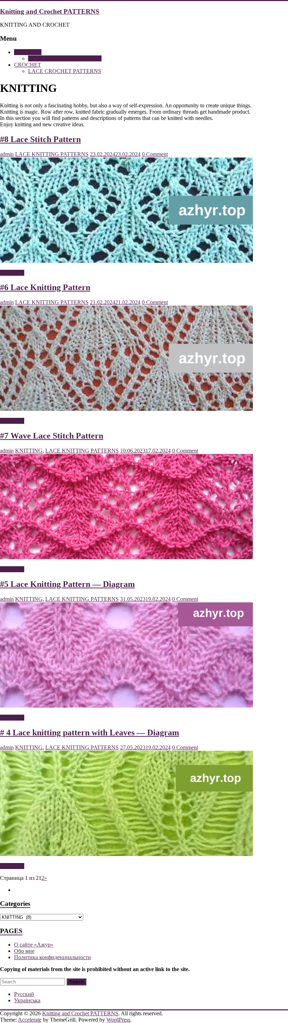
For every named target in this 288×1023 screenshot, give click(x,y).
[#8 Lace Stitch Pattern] (126, 261)
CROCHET (27, 65)
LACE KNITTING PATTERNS (65, 58)
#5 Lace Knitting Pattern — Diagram (67, 584)
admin (7, 154)
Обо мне (24, 951)
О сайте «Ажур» (33, 945)
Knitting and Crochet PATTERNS (49, 11)
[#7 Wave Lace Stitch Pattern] (126, 557)
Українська (27, 1000)
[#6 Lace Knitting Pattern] (126, 409)
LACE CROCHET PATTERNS (64, 71)
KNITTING (27, 52)
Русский (24, 994)
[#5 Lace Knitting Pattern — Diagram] (126, 706)
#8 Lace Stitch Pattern (40, 139)
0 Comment (155, 154)
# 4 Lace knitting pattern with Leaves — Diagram (89, 732)
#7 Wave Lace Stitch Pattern (51, 435)
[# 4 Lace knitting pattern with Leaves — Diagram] (126, 854)
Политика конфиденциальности (52, 957)
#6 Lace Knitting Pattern (45, 287)
